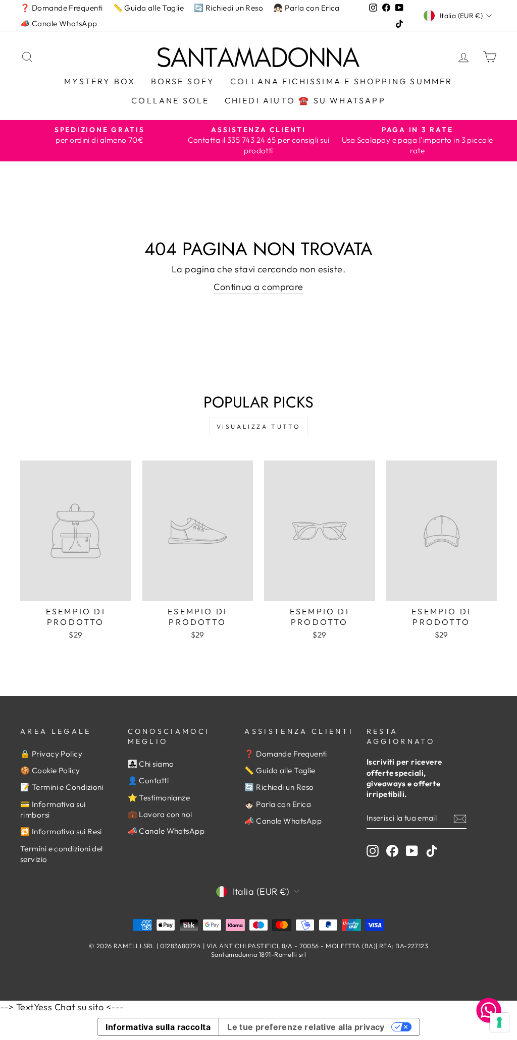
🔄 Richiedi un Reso (228, 8)
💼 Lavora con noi (160, 814)
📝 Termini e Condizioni (62, 787)
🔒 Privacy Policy (51, 754)
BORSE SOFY (183, 81)
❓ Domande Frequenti (61, 8)
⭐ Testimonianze (159, 797)
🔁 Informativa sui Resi (61, 831)
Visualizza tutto (259, 426)
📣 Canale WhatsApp (58, 23)
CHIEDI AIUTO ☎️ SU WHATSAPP (305, 100)
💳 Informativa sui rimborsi (53, 809)
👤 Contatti (148, 780)
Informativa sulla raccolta (158, 1027)
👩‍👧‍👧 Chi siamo (151, 764)
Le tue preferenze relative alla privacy (306, 1027)
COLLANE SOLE (170, 100)
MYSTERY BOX (99, 81)
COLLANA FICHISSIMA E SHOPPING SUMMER (341, 81)
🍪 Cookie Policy (50, 770)
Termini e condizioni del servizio (61, 854)
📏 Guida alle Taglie (148, 8)
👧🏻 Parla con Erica (306, 8)
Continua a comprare (258, 287)
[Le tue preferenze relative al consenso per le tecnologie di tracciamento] (499, 1022)
